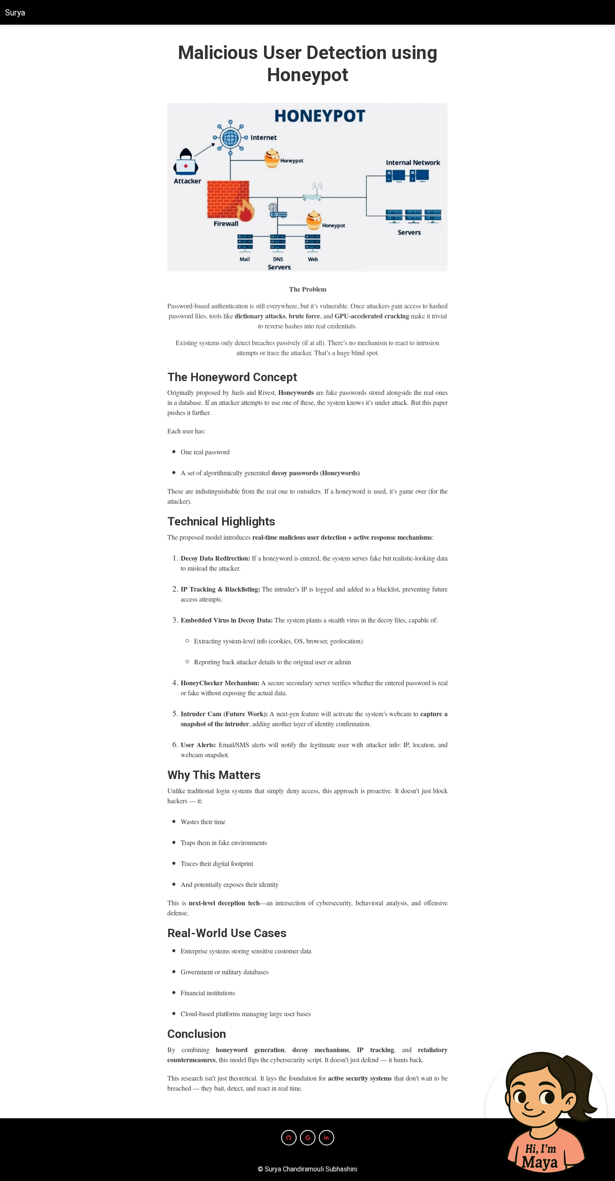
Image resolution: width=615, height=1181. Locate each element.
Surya (15, 13)
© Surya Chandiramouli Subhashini (307, 1169)
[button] (289, 1137)
